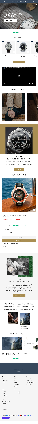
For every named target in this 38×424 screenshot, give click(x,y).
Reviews (3, 393)
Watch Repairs (29, 384)
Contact (3, 382)
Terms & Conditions (6, 401)
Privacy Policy (4, 403)
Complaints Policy (5, 405)
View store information (7, 246)
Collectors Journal (5, 395)
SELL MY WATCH (19, 169)
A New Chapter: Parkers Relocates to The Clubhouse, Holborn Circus (11, 354)
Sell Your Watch (29, 378)
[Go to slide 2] (18, 371)
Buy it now (19, 240)
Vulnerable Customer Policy (6, 398)
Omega (15, 382)
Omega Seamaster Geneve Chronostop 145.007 (23, 56)
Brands (15, 386)
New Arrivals (16, 378)
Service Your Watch (30, 382)
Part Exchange (29, 380)
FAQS (3, 378)
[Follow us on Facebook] (15, 392)
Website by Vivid (12, 412)
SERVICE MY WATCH (13, 328)
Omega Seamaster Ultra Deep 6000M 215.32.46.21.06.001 (14, 216)
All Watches (16, 384)
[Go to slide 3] (19, 371)
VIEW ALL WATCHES (19, 62)
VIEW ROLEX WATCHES (10, 20)
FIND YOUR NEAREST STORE (25, 328)
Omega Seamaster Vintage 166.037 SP (8, 56)
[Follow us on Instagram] (18, 392)
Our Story (4, 391)
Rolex (15, 380)
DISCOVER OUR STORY (19, 295)
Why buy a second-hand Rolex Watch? (6, 408)
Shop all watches (19, 1)
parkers (3, 351)
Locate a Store (5, 380)
